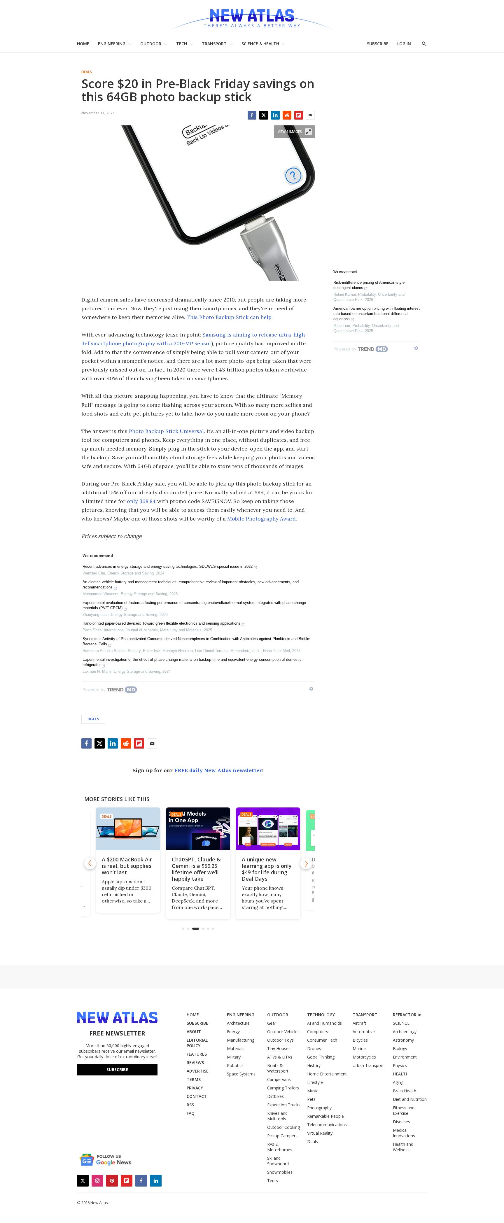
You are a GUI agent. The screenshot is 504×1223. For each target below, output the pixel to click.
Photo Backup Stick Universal (166, 431)
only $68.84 (141, 501)
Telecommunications (327, 1124)
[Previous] (90, 863)
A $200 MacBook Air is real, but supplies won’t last (127, 866)
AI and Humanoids (324, 1023)
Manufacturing (240, 1040)
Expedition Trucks (283, 1105)
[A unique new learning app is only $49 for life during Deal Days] (268, 828)
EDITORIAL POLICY (197, 1042)
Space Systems (241, 1074)
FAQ (191, 1113)
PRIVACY (195, 1088)
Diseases (401, 1121)
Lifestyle (315, 1082)
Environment (405, 1057)
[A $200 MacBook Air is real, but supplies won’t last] (128, 828)
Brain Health (404, 1091)
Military (234, 1057)
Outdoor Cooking (283, 1127)
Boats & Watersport (277, 1068)
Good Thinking (321, 1057)
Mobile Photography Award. (262, 518)
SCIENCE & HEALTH (260, 43)
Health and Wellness (403, 1146)
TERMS (194, 1079)
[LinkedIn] (275, 115)
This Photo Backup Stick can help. (230, 317)
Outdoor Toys (280, 1040)
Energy (233, 1031)
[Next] (306, 863)
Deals (86, 72)
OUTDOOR (150, 43)
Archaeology (404, 1031)
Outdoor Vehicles (283, 1031)
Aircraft (359, 1023)
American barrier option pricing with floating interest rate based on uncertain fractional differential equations (376, 313)
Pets (311, 1099)
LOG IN (404, 43)
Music (312, 1091)
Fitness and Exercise (403, 1110)
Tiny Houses (278, 1048)
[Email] (310, 115)
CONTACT (197, 1096)
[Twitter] (263, 115)
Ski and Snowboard (278, 1160)
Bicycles (360, 1040)
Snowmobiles (280, 1172)
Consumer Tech (322, 1040)
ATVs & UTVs (279, 1057)
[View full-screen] (308, 131)
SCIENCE (401, 1023)
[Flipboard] (298, 115)
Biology (400, 1048)
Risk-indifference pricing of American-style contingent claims (369, 285)
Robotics (235, 1065)
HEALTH (401, 1074)
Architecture (238, 1023)
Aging (398, 1082)
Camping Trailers (283, 1088)
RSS (190, 1105)
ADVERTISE (198, 1071)
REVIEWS (195, 1062)
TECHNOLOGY (321, 1014)
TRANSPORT (214, 43)
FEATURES (197, 1054)
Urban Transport (368, 1065)
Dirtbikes (275, 1096)
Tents (272, 1180)
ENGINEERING (111, 43)
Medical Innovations (404, 1132)
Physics (400, 1065)
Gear (271, 1023)
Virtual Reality (319, 1133)
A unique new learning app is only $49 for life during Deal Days (267, 869)
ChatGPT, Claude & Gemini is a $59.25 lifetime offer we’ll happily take (196, 869)
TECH (181, 43)
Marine (359, 1048)
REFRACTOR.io (407, 1014)
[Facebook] (252, 115)
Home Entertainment (327, 1074)
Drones (314, 1048)
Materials (235, 1048)
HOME (83, 43)
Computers (317, 1031)
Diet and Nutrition (410, 1099)
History (314, 1065)
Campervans (279, 1079)
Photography (319, 1107)
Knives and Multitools (277, 1116)
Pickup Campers (282, 1135)
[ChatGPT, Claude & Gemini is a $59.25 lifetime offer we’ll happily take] (198, 828)
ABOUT (194, 1031)
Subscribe (117, 1069)
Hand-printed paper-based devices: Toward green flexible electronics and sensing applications (161, 623)
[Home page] (252, 17)
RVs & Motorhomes (279, 1146)
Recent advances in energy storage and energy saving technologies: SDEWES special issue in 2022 (168, 566)
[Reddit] (287, 115)
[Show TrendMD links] (311, 688)
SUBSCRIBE (377, 43)
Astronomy (403, 1040)
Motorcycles (364, 1057)
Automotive (364, 1031)
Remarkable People (325, 1116)
